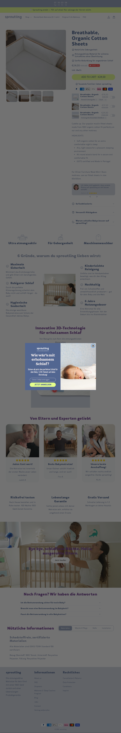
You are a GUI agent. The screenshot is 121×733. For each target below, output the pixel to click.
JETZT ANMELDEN (42, 385)
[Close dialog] (93, 346)
